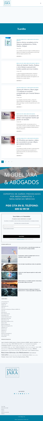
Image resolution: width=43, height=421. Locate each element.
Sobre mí (2, 409)
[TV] (28, 394)
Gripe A (14, 347)
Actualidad (3, 303)
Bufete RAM (14, 343)
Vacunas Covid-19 (9, 356)
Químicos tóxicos (35, 350)
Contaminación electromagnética (31, 343)
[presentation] (8, 41)
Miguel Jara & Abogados (5, 325)
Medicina (18, 40)
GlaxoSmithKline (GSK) (5, 347)
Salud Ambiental (32, 352)
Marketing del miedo (5, 318)
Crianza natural (14, 345)
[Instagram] (18, 394)
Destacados (3, 312)
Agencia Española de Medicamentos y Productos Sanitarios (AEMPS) (15, 342)
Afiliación (2, 413)
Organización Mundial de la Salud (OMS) (13, 350)
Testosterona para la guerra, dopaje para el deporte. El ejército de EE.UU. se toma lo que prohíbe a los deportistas (29, 290)
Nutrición (3, 328)
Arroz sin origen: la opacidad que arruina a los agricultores (29, 264)
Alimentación (3, 306)
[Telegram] (26, 394)
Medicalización (20, 63)
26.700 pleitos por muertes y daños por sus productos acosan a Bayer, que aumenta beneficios (28, 142)
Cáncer (2, 310)
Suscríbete (21, 236)
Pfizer (21, 350)
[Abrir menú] (41, 3)
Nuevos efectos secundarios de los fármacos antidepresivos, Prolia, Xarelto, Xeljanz (27, 44)
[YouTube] (20, 394)
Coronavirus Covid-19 (6, 345)
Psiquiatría (29, 350)
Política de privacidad (4, 407)
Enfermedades (3, 315)
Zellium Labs (26, 419)
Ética (27, 356)
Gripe (11, 347)
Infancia (27, 347)
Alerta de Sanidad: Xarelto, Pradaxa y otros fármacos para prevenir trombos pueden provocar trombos (28, 67)
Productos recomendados (5, 333)
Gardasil (33, 345)
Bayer (10, 343)
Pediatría (2, 331)
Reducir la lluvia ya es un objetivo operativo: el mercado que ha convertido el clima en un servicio (30, 281)
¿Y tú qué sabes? (4, 301)
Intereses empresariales (31, 347)
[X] (16, 394)
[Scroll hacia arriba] (41, 411)
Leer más (19, 56)
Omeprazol (3, 330)
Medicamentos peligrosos (33, 39)
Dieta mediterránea (4, 313)
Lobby (40, 347)
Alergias (2, 304)
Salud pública (5, 355)
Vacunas (2, 336)
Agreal (40, 342)
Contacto (2, 410)
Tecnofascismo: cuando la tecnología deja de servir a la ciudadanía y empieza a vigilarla (28, 256)
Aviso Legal (3, 406)
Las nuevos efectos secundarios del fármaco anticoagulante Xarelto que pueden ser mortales (28, 117)
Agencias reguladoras (34, 342)
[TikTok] (24, 394)
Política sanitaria (24, 350)
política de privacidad (10, 228)
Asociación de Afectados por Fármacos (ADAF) (9, 309)
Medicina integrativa (5, 324)
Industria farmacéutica (22, 39)
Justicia (37, 347)
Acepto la (9, 228)
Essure (30, 345)
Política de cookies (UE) (5, 412)
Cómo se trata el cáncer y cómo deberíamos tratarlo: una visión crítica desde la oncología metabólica (29, 248)
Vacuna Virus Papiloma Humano (19, 356)
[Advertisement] (21, 15)
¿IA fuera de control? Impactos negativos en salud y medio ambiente (29, 273)
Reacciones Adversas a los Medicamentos (15, 352)
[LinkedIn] (22, 394)
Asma (2, 307)
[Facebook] (14, 394)
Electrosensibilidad (21, 345)
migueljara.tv (3, 327)
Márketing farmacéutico (4, 350)
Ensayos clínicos (27, 345)
